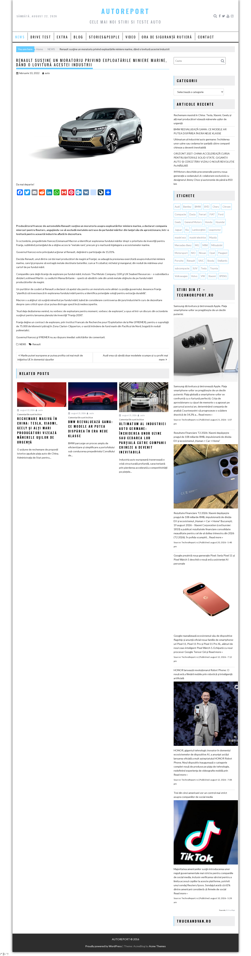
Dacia (192, 214)
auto (47, 73)
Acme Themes (157, 946)
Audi (177, 206)
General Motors (193, 222)
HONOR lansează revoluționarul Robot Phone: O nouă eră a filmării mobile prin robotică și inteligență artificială (203, 674)
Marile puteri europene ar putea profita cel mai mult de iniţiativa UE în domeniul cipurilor (50, 357)
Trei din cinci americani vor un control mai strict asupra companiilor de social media (200, 794)
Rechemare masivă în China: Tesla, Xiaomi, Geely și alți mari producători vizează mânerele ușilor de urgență (202, 119)
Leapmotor (215, 229)
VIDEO (131, 37)
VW (203, 276)
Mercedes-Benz (183, 245)
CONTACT (206, 37)
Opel (212, 252)
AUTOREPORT (125, 11)
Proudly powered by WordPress (103, 946)
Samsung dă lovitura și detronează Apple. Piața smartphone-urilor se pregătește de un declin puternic (200, 310)
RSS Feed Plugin (230, 910)
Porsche (179, 260)
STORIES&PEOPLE (104, 37)
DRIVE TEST (41, 37)
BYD (206, 206)
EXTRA (62, 37)
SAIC (201, 260)
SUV (195, 268)
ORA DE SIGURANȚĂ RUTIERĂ (167, 37)
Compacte (180, 214)
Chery (216, 206)
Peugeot (222, 252)
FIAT (212, 214)
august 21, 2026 (78, 413)
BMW (198, 206)
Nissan (202, 252)
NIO (193, 252)
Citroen (227, 206)
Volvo (194, 276)
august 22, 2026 (27, 410)
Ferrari (202, 214)
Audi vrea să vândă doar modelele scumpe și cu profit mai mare (135, 357)
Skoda (210, 260)
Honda (208, 222)
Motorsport (181, 252)
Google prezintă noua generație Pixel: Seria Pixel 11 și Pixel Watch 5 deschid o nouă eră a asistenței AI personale (204, 559)
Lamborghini (198, 229)
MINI (205, 245)
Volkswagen (181, 276)
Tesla (204, 268)
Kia (187, 229)
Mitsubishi (216, 245)
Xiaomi (212, 276)
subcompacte (182, 268)
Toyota (214, 268)
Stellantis (222, 260)
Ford (220, 214)
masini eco (180, 237)
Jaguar (178, 229)
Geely (178, 222)
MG (197, 245)
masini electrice (197, 237)
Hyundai (220, 222)
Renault (37, 344)
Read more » (205, 414)
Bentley (187, 206)
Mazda (213, 237)
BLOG (78, 37)
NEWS (20, 37)
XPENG (223, 276)
